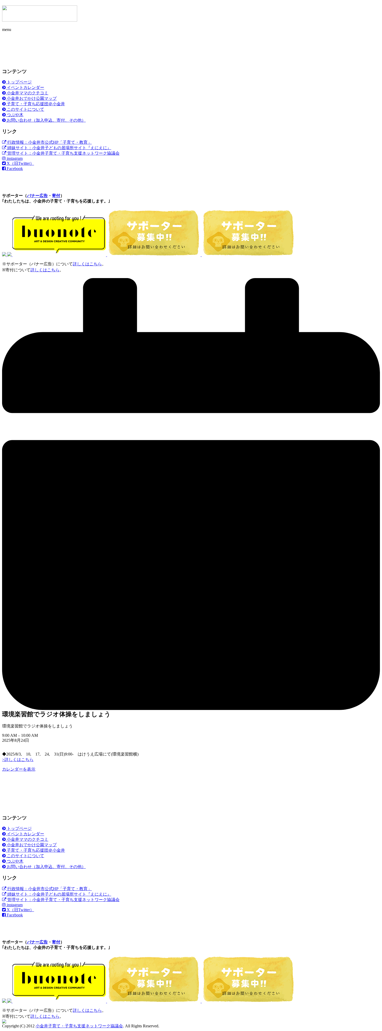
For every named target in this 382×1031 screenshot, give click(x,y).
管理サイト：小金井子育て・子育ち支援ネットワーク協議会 (63, 153)
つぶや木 (14, 115)
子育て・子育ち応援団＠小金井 (35, 104)
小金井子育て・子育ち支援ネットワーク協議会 (79, 1026)
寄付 (56, 195)
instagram (14, 158)
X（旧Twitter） (20, 163)
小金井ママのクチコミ (27, 93)
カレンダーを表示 (18, 769)
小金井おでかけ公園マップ (31, 98)
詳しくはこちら (87, 264)
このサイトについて (25, 109)
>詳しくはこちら (18, 759)
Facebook (14, 168)
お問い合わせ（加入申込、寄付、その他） (46, 120)
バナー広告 (37, 195)
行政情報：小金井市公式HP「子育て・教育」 (49, 142)
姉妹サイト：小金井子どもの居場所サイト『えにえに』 (58, 148)
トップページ (19, 82)
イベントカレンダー (25, 87)
